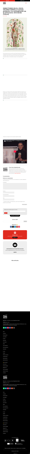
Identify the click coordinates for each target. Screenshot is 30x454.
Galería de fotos (5, 420)
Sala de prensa (5, 358)
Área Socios (5, 362)
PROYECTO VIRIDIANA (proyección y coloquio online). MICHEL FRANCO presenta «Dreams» (14, 304)
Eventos (4, 338)
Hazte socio (7, 0)
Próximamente (5, 395)
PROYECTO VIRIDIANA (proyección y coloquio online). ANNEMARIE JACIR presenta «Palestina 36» (14, 265)
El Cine (4, 351)
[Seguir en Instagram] (19, 227)
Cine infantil (4, 336)
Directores (4, 340)
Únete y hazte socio (18, 173)
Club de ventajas (5, 365)
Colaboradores (5, 356)
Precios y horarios (5, 354)
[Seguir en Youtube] (17, 227)
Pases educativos (5, 347)
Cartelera (4, 333)
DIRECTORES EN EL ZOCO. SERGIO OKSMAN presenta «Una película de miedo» (14, 296)
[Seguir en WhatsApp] (4, 328)
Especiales (4, 409)
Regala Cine (5, 367)
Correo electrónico (6, 194)
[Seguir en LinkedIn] (15, 227)
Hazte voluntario (5, 369)
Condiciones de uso (18, 448)
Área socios (22, 0)
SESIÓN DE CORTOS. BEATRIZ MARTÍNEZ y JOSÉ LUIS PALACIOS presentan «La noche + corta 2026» (14, 281)
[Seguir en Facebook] (11, 227)
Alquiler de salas (5, 431)
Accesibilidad (23, 448)
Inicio (4, 331)
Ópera (4, 343)
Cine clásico (5, 402)
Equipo (4, 413)
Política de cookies (13, 448)
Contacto (4, 372)
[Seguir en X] (13, 227)
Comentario (5, 182)
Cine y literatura (5, 345)
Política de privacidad (7, 448)
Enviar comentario (24, 204)
